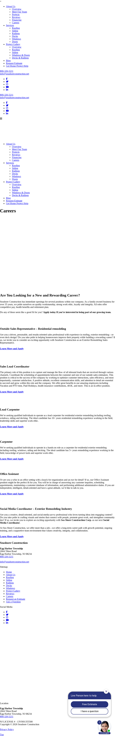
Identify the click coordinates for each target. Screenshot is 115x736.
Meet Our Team (19, 12)
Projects (15, 14)
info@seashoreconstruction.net (14, 74)
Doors (15, 41)
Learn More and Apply (12, 348)
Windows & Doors (21, 55)
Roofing (16, 28)
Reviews (16, 17)
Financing (16, 20)
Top (2, 734)
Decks (15, 36)
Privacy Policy (7, 729)
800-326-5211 (6, 71)
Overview (16, 9)
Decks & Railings (20, 58)
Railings (16, 33)
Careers (15, 22)
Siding (15, 30)
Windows (16, 39)
